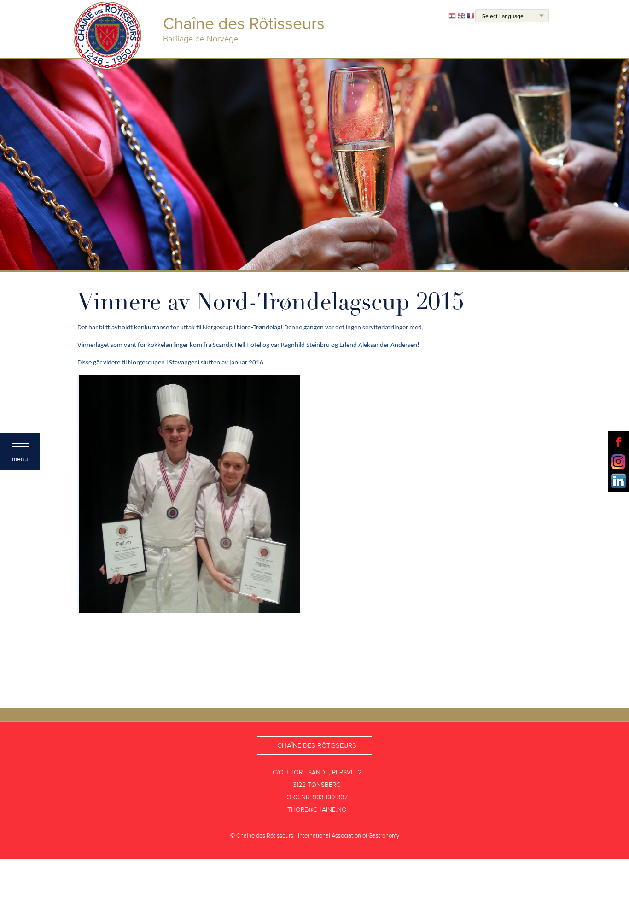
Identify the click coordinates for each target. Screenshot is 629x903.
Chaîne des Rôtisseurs (316, 745)
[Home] (108, 37)
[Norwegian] (452, 16)
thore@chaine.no (317, 810)
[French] (470, 16)
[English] (461, 16)
